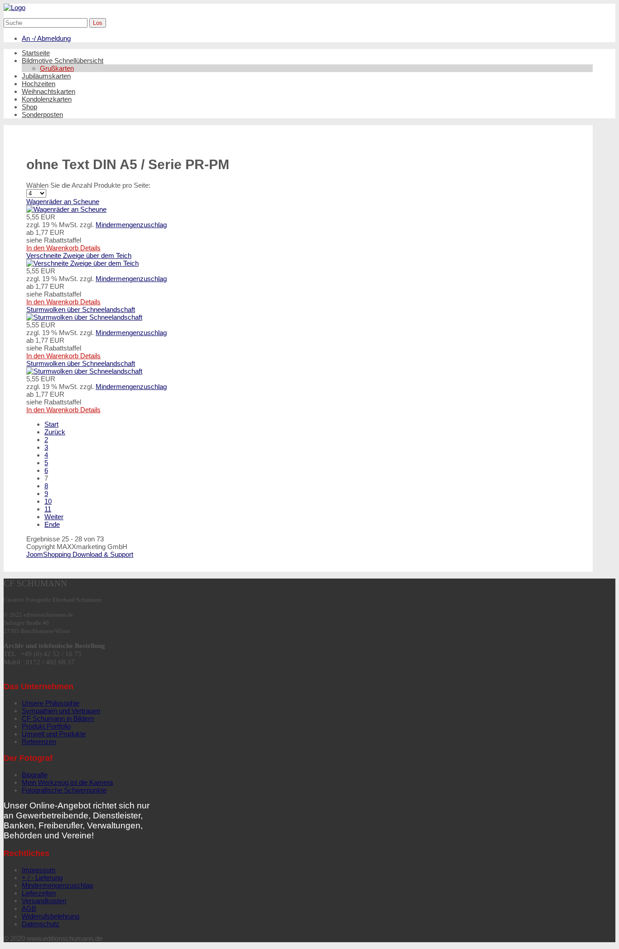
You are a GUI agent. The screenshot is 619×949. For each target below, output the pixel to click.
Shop (29, 107)
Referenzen (39, 741)
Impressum (39, 870)
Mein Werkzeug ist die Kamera (67, 782)
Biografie (35, 775)
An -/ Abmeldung (46, 38)
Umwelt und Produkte (54, 734)
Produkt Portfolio (46, 726)
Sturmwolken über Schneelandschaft (80, 309)
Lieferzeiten (39, 893)
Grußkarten (57, 68)
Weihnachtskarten (48, 91)
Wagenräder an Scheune (62, 201)
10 (48, 501)
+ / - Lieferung (42, 877)
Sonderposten (42, 114)
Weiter (53, 517)
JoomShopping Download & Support (79, 554)
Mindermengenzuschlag (131, 225)
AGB (29, 908)
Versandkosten (44, 901)
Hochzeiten (38, 84)
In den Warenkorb (53, 248)
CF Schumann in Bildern (58, 718)
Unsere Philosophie (50, 703)
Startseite (36, 53)
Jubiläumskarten (46, 76)
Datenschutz (40, 924)
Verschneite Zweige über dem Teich (78, 255)
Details (90, 248)
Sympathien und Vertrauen (61, 711)
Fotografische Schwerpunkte (64, 790)
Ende (52, 524)
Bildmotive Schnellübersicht (62, 60)
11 (47, 509)
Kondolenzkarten (47, 99)
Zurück (54, 432)
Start (51, 424)
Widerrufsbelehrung (50, 916)
